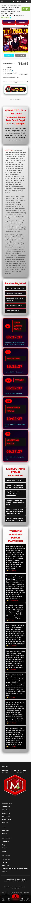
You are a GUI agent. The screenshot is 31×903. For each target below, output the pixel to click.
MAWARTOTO (4, 5)
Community (5, 841)
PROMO (3, 900)
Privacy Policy (6, 865)
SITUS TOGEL (6, 813)
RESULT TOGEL (6, 819)
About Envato (6, 859)
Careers (4, 862)
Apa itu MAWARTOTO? (14, 480)
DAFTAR (22, 22)
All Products (17, 881)
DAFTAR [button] (19, 55)
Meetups (4, 851)
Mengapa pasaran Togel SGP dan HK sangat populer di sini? (15, 503)
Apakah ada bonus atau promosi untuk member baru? (15, 519)
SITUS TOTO (13, 5)
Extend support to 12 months (16, 74)
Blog (3, 845)
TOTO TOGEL (6, 816)
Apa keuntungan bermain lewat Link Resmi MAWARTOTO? (15, 494)
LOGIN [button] (8, 55)
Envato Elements (11, 879)
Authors (4, 833)
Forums (4, 848)
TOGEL (19, 5)
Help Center (5, 830)
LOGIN (9, 22)
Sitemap (4, 871)
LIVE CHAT (27, 900)
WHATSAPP (22, 900)
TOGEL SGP (5, 822)
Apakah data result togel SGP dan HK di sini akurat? (15, 486)
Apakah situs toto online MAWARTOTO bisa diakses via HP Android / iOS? (14, 511)
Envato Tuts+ (8, 881)
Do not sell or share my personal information (15, 868)
